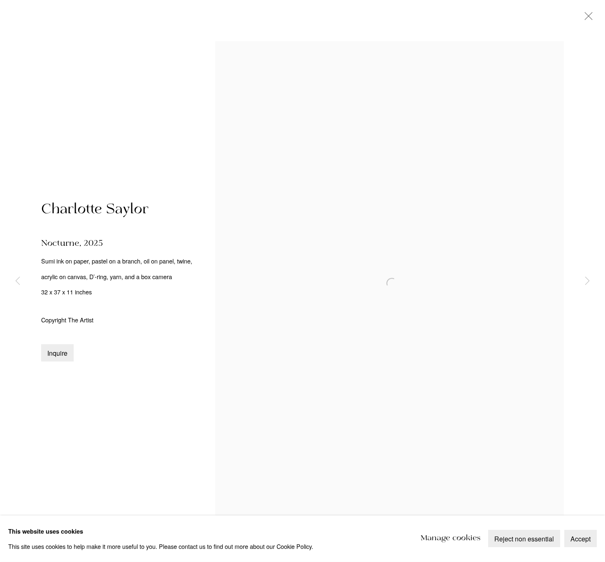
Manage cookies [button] (451, 539)
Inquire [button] (57, 353)
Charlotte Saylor (95, 210)
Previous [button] (17, 281)
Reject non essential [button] (524, 539)
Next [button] (587, 281)
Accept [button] (580, 539)
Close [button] (586, 18)
